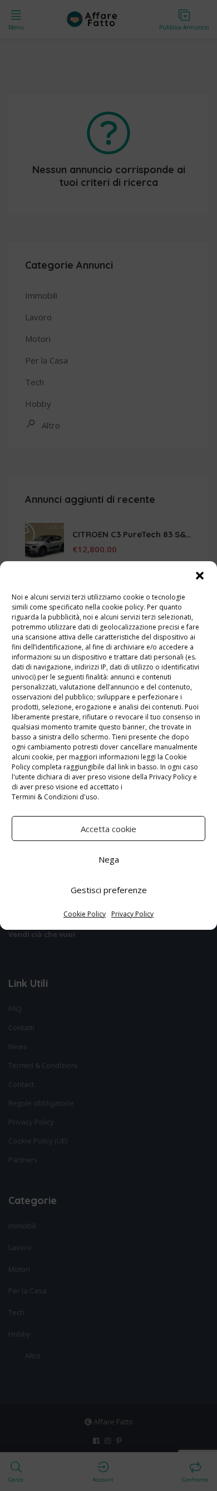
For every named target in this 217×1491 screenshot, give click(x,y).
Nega (108, 859)
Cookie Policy (84, 914)
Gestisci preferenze (109, 889)
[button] (199, 575)
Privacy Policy (170, 777)
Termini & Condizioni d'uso (54, 797)
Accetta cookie (108, 828)
